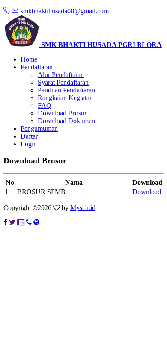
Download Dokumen (66, 120)
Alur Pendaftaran (61, 74)
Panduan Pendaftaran (66, 90)
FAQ (44, 105)
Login (29, 144)
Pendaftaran (37, 67)
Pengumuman (39, 128)
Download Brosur (62, 113)
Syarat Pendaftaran (63, 82)
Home (29, 59)
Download (146, 191)
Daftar (29, 136)
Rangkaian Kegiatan (65, 97)
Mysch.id (82, 207)
